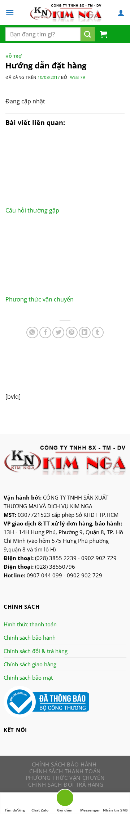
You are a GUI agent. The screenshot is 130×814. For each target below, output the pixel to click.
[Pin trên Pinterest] (72, 333)
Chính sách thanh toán (65, 771)
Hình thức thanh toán (30, 624)
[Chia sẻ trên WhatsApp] (32, 333)
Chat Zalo (39, 810)
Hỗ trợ (13, 56)
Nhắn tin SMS (115, 810)
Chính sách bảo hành (30, 637)
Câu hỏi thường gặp (32, 210)
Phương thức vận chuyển (39, 299)
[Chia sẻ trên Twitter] (58, 333)
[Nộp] (88, 34)
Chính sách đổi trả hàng (65, 784)
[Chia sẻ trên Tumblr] (98, 333)
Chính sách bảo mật (28, 677)
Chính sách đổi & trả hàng (36, 650)
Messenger (90, 810)
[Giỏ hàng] (103, 34)
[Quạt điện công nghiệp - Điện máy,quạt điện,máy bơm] (66, 12)
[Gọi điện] (65, 799)
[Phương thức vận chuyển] (65, 258)
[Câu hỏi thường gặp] (65, 170)
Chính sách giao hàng (30, 664)
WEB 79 (77, 77)
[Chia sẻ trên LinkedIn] (85, 333)
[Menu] (9, 12)
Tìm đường (15, 810)
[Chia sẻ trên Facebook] (45, 333)
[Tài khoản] (121, 13)
